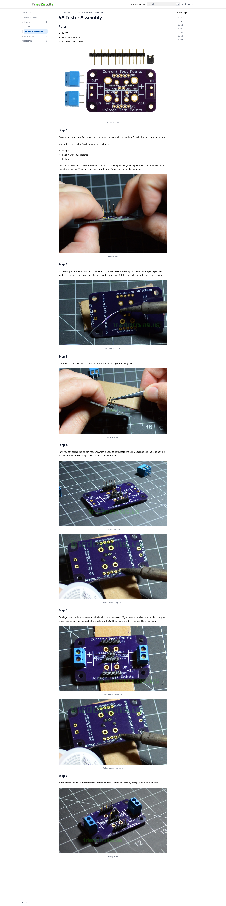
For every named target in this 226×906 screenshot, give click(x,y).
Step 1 (180, 21)
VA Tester (79, 12)
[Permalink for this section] (69, 26)
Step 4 (180, 32)
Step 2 (180, 25)
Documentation (65, 12)
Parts (180, 17)
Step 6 (180, 39)
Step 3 (180, 28)
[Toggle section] (47, 12)
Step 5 (180, 36)
